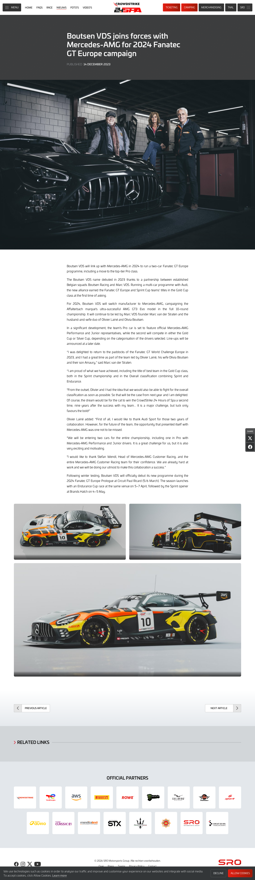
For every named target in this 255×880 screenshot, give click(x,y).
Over (101, 866)
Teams (121, 866)
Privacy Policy (136, 866)
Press (111, 866)
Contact (152, 866)
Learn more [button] (59, 875)
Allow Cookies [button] (240, 873)
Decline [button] (218, 873)
